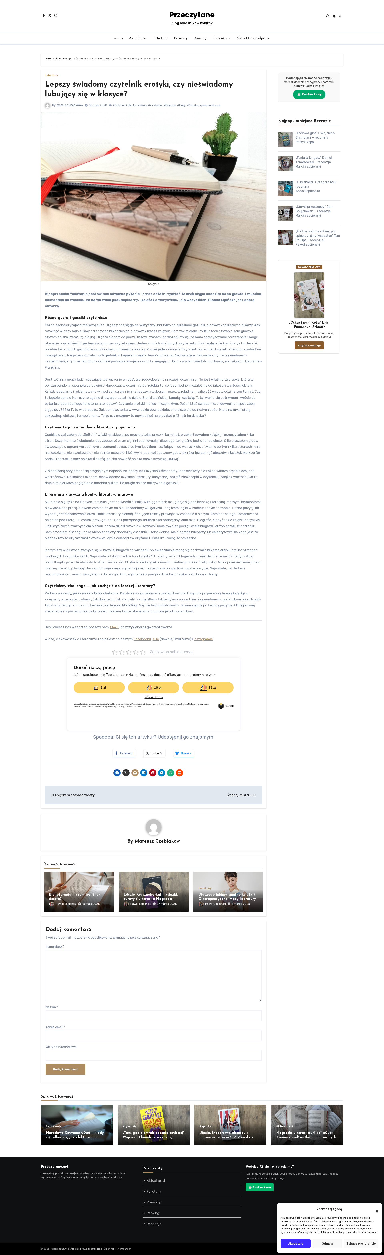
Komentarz (55, 947)
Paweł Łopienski (66, 904)
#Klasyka (192, 105)
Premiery (181, 38)
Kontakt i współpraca (253, 38)
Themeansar (124, 1248)
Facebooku (142, 639)
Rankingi (200, 38)
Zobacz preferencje (361, 1243)
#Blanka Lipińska (136, 105)
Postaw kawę (309, 94)
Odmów (327, 1243)
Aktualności (138, 38)
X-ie (156, 639)
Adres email (55, 1027)
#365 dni (118, 105)
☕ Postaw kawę (259, 1187)
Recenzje (221, 38)
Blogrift (108, 1248)
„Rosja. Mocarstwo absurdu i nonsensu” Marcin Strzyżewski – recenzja (226, 1137)
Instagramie (203, 639)
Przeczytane (192, 15)
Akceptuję (295, 1243)
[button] (375, 1209)
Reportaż (206, 1126)
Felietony (160, 38)
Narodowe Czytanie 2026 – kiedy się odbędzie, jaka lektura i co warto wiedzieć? (75, 1137)
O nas (118, 38)
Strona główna (55, 58)
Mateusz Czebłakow (70, 105)
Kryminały (130, 1126)
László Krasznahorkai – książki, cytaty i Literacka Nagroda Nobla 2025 (151, 899)
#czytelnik (155, 105)
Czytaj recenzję (309, 345)
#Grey (181, 105)
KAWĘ (114, 627)
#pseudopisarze (209, 105)
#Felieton (169, 105)
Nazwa (52, 1007)
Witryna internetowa (61, 1047)
